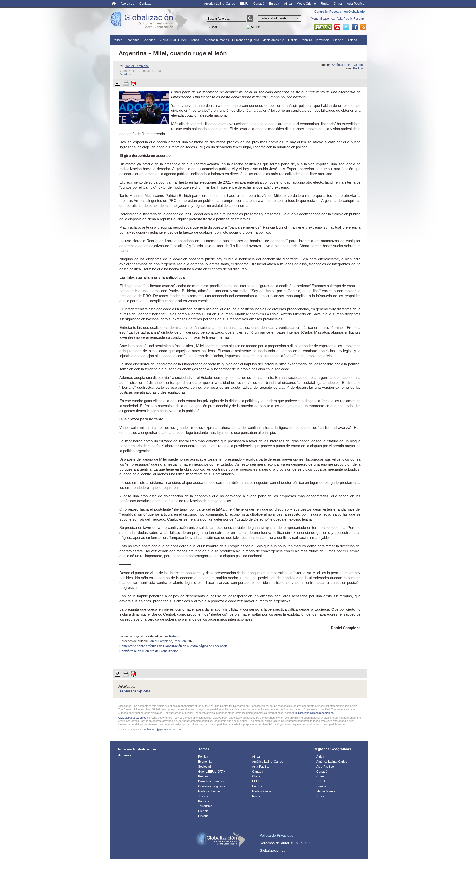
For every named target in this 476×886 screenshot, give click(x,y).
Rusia (325, 3)
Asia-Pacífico (355, 3)
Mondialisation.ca (323, 18)
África (288, 3)
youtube (337, 27)
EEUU (244, 3)
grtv (323, 27)
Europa (274, 3)
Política (117, 40)
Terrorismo (322, 40)
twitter (346, 27)
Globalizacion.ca (272, 850)
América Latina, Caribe (219, 3)
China (338, 3)
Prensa (194, 40)
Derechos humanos (215, 40)
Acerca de (127, 3)
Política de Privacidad (276, 835)
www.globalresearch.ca (132, 717)
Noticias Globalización (137, 749)
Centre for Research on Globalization (340, 11)
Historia (352, 40)
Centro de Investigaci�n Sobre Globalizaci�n (221, 839)
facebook (355, 27)
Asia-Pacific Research (351, 18)
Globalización (150, 20)
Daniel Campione (137, 66)
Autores (124, 755)
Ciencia (338, 40)
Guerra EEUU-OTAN (172, 40)
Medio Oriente (306, 3)
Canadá (258, 3)
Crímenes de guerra (245, 40)
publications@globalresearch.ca (314, 712)
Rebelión (125, 74)
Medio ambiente (273, 40)
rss (363, 27)
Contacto (145, 3)
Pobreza (306, 40)
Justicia (292, 40)
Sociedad (149, 40)
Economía (132, 40)
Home (114, 3)
